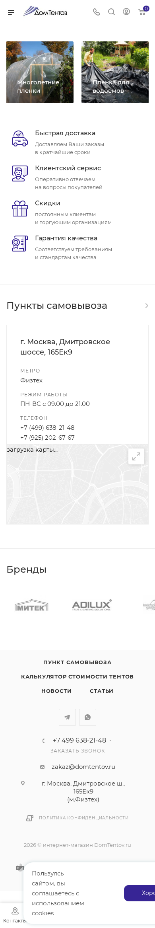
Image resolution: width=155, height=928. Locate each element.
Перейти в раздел (146, 305)
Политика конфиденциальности (84, 818)
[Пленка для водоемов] (115, 72)
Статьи (102, 691)
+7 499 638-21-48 (79, 740)
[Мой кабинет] (126, 12)
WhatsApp (87, 717)
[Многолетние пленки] (40, 72)
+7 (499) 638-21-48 (47, 427)
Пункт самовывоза (77, 662)
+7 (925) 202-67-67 (47, 437)
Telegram (67, 717)
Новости (56, 691)
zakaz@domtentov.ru (83, 766)
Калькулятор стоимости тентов (77, 676)
